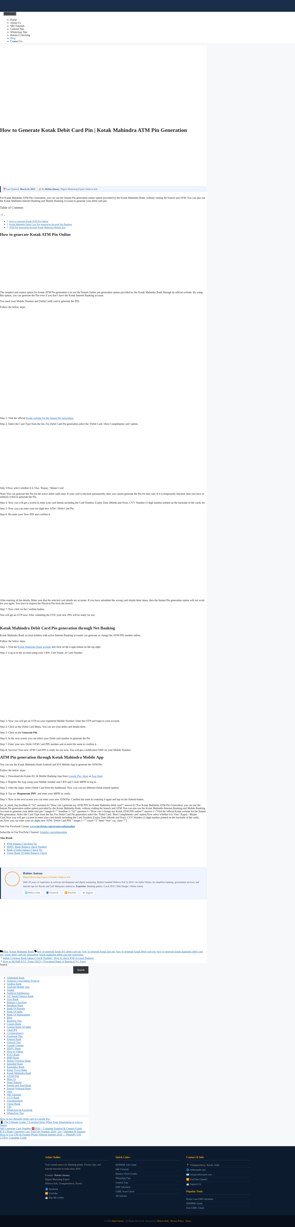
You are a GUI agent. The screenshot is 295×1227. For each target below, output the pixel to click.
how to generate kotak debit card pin (136, 951)
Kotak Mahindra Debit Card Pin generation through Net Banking (40, 224)
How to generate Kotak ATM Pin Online (28, 221)
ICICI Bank (13, 1054)
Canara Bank (14, 1023)
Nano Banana (14, 1082)
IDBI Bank (13, 1057)
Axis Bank (12, 999)
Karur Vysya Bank (17, 1070)
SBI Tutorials (17, 25)
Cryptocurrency (15, 1033)
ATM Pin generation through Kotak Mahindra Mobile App (37, 227)
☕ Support (87, 892)
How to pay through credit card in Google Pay (25, 1118)
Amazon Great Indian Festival (23, 980)
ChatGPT (12, 1030)
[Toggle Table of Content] (2, 215)
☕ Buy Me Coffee (54, 1197)
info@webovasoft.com (201, 1174)
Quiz (9, 1091)
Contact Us (16, 41)
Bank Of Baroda (16, 1008)
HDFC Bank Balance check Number (27, 846)
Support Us (195, 1184)
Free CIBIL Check (195, 1207)
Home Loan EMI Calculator (199, 1199)
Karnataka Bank (15, 1067)
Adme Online (117, 1221)
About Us (15, 22)
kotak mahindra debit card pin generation (61, 954)
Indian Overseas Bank (19, 1060)
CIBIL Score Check (125, 1191)
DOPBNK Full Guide (126, 1164)
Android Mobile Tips (18, 987)
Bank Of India (14, 1011)
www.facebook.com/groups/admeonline (52, 826)
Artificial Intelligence (18, 993)
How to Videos (15, 1051)
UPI (9, 1106)
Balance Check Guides (126, 1173)
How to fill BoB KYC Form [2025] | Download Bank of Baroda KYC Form (44, 961)
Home (13, 19)
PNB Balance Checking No (22, 843)
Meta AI (11, 1079)
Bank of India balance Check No (24, 849)
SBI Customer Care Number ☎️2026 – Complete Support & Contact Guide (41, 1128)
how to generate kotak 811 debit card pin (59, 951)
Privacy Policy (177, 1221)
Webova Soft (163, 1221)
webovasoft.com (198, 1169)
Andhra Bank (14, 983)
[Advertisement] (102, 161)
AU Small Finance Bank (20, 996)
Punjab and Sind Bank (19, 1085)
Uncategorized (15, 1100)
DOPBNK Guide (194, 1203)
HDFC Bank (14, 1048)
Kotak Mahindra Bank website (34, 646)
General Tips (17, 29)
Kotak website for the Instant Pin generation (49, 418)
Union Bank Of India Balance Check (27, 853)
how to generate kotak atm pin (98, 951)
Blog (13, 38)
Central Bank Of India (19, 1027)
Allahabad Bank (15, 977)
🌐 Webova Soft (32, 892)
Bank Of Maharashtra (18, 1014)
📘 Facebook (52, 892)
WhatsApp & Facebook (19, 1110)
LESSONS (13, 1076)
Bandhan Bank (15, 1005)
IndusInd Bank (15, 1063)
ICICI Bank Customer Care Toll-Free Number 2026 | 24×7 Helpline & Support (42, 1131)
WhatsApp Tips (18, 32)
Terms (188, 1221)
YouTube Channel (198, 1179)
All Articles (121, 1196)
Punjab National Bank (19, 1088)
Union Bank (13, 1103)
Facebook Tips (15, 1036)
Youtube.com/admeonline (53, 832)
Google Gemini (15, 1045)
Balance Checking (20, 35)
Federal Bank (14, 1039)
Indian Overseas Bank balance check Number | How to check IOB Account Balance (48, 958)
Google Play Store (78, 776)
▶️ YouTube (70, 892)
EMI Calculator (123, 1187)
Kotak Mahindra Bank (21, 951)
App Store (97, 776)
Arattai (10, 990)
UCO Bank (13, 1097)
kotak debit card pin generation (21, 954)
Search (3, 964)
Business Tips (14, 1020)
